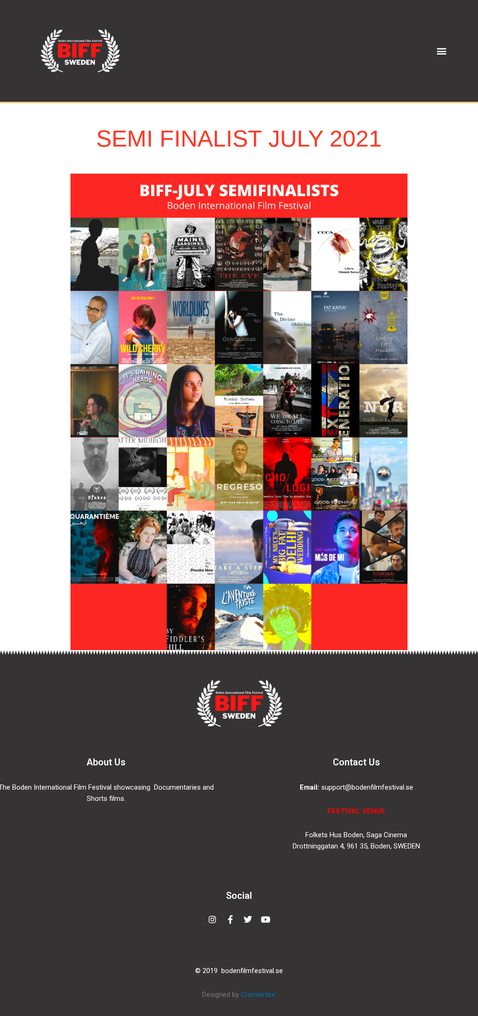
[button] (442, 50)
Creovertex (258, 994)
